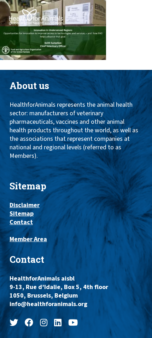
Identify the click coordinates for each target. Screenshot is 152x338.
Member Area (28, 239)
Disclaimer (25, 205)
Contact (21, 222)
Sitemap (22, 214)
